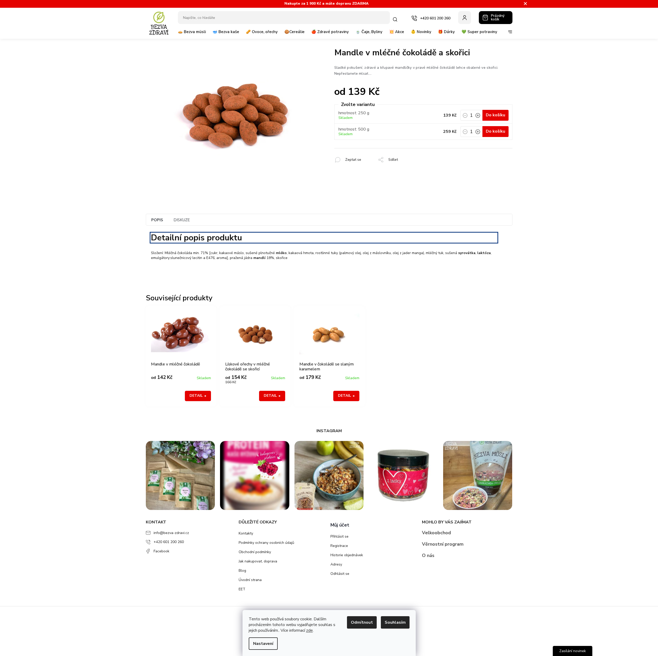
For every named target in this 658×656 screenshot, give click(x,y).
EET (242, 589)
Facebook (161, 551)
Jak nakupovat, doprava (258, 561)
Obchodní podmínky (255, 552)
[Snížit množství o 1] (465, 117)
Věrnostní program (443, 544)
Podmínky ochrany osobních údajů (266, 542)
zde (309, 630)
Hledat (396, 19)
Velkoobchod (436, 533)
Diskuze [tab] (181, 220)
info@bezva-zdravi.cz (171, 532)
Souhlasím (395, 622)
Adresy (336, 564)
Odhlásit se (339, 573)
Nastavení (263, 643)
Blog (242, 570)
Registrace (339, 545)
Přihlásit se (339, 536)
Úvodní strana (250, 579)
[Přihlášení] (464, 17)
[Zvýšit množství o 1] (478, 117)
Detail (196, 395)
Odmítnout (362, 622)
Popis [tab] (157, 220)
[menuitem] (192, 34)
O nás (428, 555)
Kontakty (246, 533)
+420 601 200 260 (169, 541)
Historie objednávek (346, 555)
